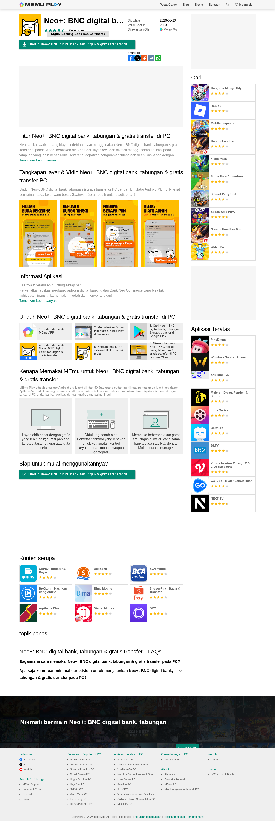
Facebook (29, 759)
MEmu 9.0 (170, 784)
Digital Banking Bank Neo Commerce (78, 34)
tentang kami (196, 816)
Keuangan (76, 30)
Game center (172, 759)
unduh (215, 759)
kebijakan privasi (174, 816)
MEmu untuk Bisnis (223, 774)
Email (26, 799)
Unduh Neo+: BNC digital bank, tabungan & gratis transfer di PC (80, 44)
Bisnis (199, 4)
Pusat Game (168, 4)
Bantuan (214, 4)
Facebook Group (32, 789)
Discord (27, 794)
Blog (186, 4)
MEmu (40, 4)
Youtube (28, 769)
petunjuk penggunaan (148, 816)
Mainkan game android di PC (182, 789)
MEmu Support (31, 784)
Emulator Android (175, 779)
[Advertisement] (101, 96)
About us (170, 774)
